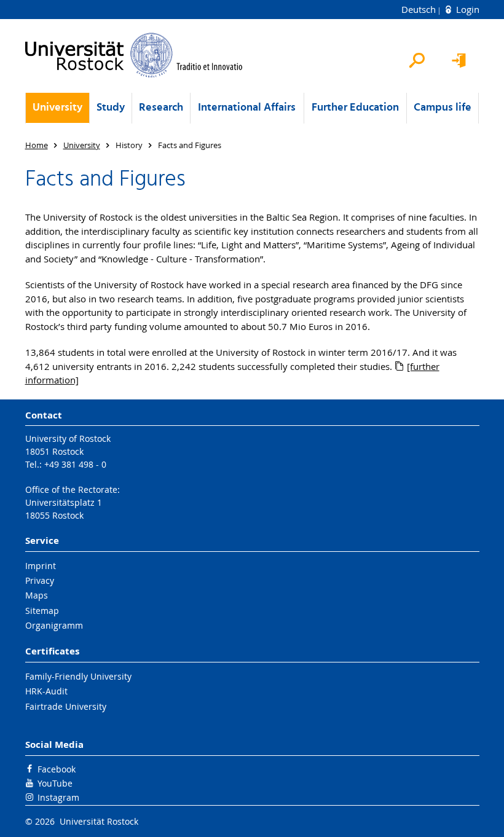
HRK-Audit (46, 691)
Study (110, 108)
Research (161, 108)
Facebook (56, 769)
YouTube (55, 783)
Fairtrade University (65, 706)
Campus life (442, 108)
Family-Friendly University (78, 676)
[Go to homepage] (134, 55)
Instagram (58, 797)
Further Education (355, 108)
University (57, 108)
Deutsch (419, 9)
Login (466, 9)
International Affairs (247, 108)
